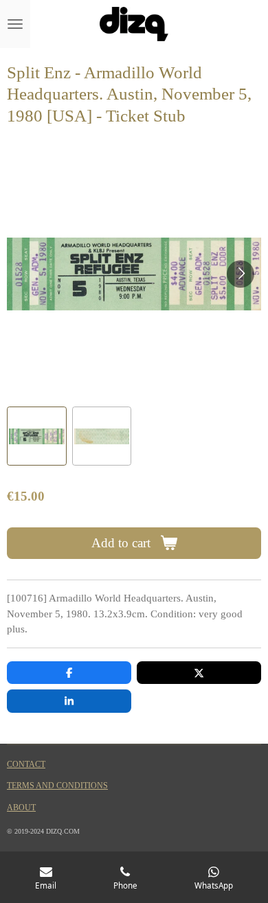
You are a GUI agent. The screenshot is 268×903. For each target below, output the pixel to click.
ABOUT (21, 807)
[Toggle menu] (15, 24)
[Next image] (240, 274)
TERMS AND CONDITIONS (57, 785)
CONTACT (26, 764)
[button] (37, 436)
